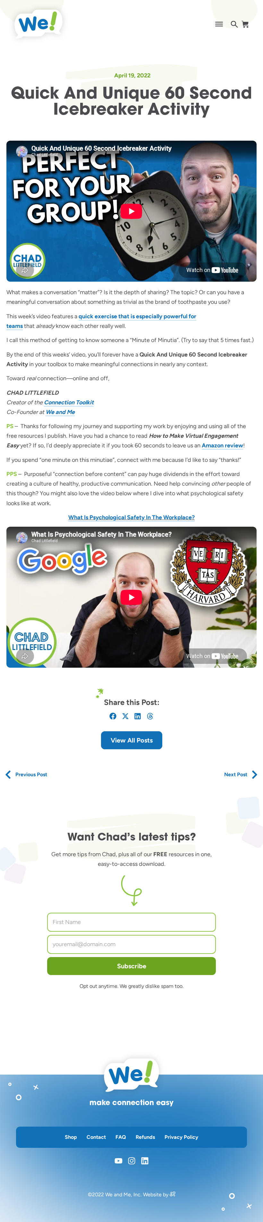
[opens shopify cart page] (245, 24)
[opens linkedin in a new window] (144, 1160)
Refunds (145, 1137)
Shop (71, 1137)
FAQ (120, 1137)
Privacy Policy (181, 1137)
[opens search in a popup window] (234, 24)
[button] (113, 716)
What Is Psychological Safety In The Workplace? (131, 517)
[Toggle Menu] (219, 24)
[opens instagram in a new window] (131, 1160)
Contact (96, 1137)
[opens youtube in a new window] (118, 1160)
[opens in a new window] (172, 1194)
